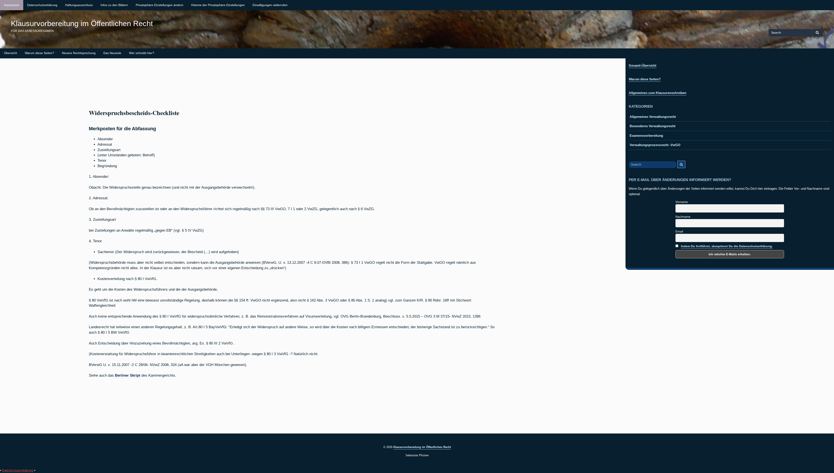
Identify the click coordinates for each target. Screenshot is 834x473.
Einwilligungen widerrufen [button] (270, 5)
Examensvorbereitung (646, 135)
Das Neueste (112, 53)
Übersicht (10, 53)
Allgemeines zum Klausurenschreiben (657, 93)
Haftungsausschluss (79, 5)
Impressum (11, 5)
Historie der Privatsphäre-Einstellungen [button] (218, 5)
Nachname (682, 216)
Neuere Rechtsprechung (79, 53)
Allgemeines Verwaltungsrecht (653, 117)
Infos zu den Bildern (114, 5)
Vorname (681, 202)
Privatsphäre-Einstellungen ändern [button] (159, 5)
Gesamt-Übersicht (642, 65)
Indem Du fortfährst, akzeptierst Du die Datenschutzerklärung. (727, 246)
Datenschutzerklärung (42, 5)
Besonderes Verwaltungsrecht (652, 126)
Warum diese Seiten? (39, 53)
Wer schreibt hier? (141, 53)
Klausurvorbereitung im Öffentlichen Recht (82, 23)
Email (679, 231)
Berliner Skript (127, 375)
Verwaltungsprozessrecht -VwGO (655, 145)
